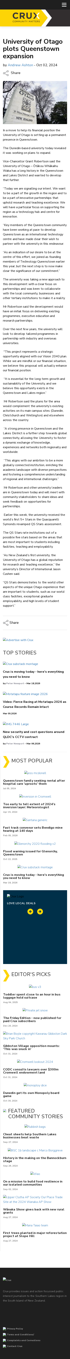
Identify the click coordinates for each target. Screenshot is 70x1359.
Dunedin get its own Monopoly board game (31, 1094)
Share (15, 73)
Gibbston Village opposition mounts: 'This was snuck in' (31, 1047)
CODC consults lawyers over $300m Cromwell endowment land (31, 1071)
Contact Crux (14, 1346)
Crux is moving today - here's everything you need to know (33, 876)
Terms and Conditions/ (20, 1334)
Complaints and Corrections (23, 1340)
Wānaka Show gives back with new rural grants (33, 1211)
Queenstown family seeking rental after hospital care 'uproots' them (34, 782)
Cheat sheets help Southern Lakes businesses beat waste (29, 1136)
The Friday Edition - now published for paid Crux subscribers (32, 1019)
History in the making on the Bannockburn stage (34, 1159)
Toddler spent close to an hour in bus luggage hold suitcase (31, 996)
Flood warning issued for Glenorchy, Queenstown (30, 853)
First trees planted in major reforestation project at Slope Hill (35, 1234)
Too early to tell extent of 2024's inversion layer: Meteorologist (29, 806)
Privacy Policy (15, 1328)
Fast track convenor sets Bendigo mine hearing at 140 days (33, 829)
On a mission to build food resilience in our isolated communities (32, 1183)
